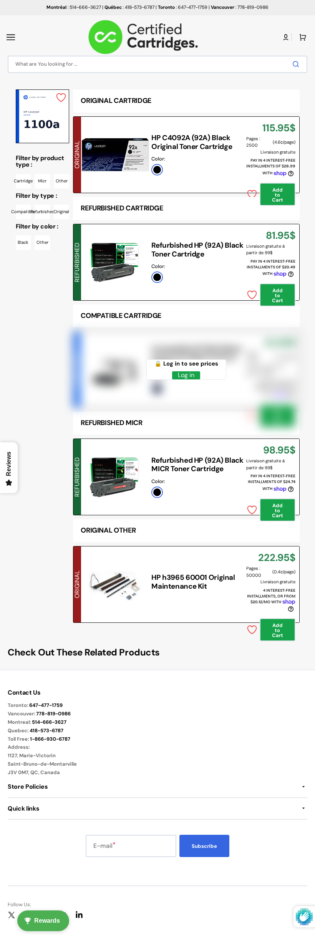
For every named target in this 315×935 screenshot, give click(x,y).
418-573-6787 (46, 730)
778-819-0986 (53, 713)
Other (62, 181)
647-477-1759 (46, 705)
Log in (186, 375)
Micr (42, 181)
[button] (10, 37)
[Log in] (286, 37)
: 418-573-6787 (129, 7)
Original (61, 211)
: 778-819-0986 (240, 7)
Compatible (23, 211)
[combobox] (157, 64)
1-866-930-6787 (50, 739)
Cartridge (23, 181)
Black (23, 242)
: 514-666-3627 (73, 7)
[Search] (297, 64)
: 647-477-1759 (182, 7)
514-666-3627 (49, 722)
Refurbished (42, 211)
